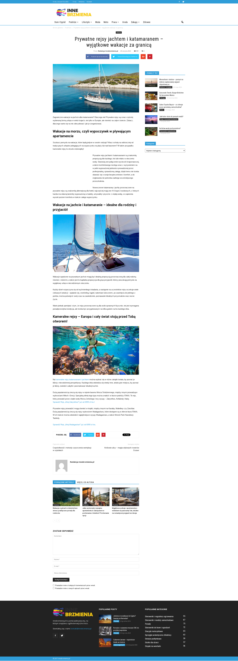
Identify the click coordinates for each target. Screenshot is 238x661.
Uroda (125, 22)
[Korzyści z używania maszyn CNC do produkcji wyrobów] (105, 631)
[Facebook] (179, 1)
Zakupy (134, 22)
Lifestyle (86, 22)
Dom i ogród (60, 22)
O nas (74, 2)
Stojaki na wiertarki (153, 646)
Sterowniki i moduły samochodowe (159, 620)
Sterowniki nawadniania (167, 131)
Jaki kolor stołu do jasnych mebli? (171, 117)
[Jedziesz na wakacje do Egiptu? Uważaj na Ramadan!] (105, 619)
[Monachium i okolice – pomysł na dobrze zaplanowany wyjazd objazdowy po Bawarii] (151, 82)
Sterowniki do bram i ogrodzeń (157, 627)
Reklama (81, 2)
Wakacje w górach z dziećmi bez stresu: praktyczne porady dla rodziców (65, 510)
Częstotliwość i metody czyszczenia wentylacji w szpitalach (72, 449)
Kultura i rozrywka (166, 87)
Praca (114, 22)
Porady (116, 621)
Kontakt (89, 2)
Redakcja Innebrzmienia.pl (108, 51)
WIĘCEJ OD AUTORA (85, 482)
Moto (106, 22)
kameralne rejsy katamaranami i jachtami (72, 379)
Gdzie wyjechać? (119, 645)
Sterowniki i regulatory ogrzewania (159, 616)
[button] (182, 22)
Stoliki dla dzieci (152, 642)
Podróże (72, 22)
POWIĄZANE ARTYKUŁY (64, 482)
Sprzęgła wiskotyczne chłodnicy (158, 635)
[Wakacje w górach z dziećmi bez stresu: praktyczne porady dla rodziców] (66, 497)
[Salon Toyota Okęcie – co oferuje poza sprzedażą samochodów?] (151, 107)
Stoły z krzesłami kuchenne (169, 119)
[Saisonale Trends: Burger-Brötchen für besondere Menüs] (151, 96)
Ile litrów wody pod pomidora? (170, 128)
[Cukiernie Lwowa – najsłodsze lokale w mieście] (105, 642)
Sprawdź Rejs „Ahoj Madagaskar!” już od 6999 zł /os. (74, 424)
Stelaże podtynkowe (153, 638)
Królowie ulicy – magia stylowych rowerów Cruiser (121, 449)
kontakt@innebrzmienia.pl (81, 628)
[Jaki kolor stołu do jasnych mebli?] (151, 119)
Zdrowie (146, 22)
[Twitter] (183, 1)
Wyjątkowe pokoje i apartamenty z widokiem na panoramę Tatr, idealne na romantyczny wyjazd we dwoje (125, 510)
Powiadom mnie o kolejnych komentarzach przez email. (75, 585)
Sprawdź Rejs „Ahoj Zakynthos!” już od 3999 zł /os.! (74, 402)
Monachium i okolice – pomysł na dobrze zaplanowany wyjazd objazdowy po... (171, 82)
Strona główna (58, 28)
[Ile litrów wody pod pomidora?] (151, 131)
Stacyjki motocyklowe (154, 631)
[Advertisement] (140, 12)
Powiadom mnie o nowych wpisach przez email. (72, 588)
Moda (97, 22)
